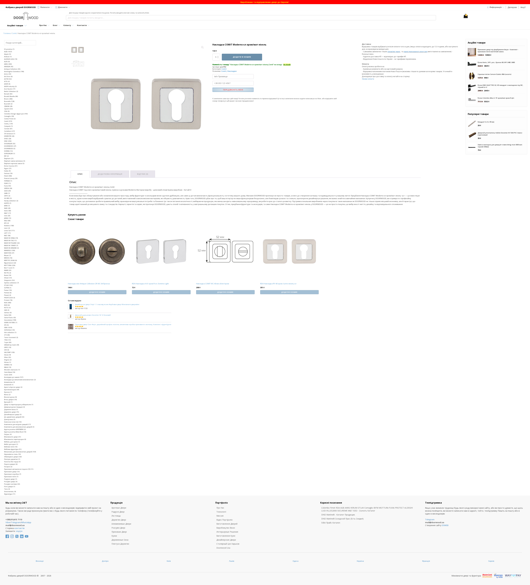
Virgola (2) (7, 360)
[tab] (80, 174)
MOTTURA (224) (9, 265)
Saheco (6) (8, 313)
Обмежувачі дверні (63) (13, 457)
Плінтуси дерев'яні (120, 543)
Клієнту (67, 25)
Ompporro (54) (9, 280)
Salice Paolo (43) (10, 318)
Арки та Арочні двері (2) (13, 387)
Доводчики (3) (9, 419)
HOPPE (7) (7, 203)
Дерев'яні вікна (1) (11, 409)
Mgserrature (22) (10, 263)
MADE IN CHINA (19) (11, 238)
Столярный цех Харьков (227, 543)
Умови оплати (368, 79)
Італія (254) (8, 375)
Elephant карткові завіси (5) (14, 163)
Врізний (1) (8, 402)
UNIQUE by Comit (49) (11, 345)
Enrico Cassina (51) (11, 166)
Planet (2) (7, 295)
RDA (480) (7, 303)
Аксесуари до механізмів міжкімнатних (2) (20, 380)
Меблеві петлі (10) (10, 447)
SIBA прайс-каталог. (331, 522)
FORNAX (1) (8, 181)
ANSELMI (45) (8, 67)
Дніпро (105, 561)
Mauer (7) (7, 255)
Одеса (295, 561)
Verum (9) (7, 355)
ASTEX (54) (8, 79)
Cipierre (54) (8, 109)
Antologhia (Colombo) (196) (14, 71)
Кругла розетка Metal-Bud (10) (15, 432)
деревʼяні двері (393, 51)
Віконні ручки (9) (10, 397)
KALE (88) (7, 221)
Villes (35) (7, 357)
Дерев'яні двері (119, 519)
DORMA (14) (8, 151)
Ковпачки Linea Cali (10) (13, 422)
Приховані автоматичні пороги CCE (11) (18, 469)
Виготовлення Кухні (225, 535)
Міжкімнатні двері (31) (12, 437)
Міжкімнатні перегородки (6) (15, 439)
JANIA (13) (7, 218)
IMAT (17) (7, 213)
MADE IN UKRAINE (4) (11, 248)
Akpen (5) (7, 54)
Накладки (232, 71)
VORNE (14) (8, 365)
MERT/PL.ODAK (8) (10, 260)
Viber (8, 522)
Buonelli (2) (8, 104)
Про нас (220, 507)
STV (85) (7, 335)
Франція (426, 561)
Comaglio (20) (9, 116)
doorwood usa (223, 547)
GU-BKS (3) (8, 198)
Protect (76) (8, 300)
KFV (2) (6, 223)
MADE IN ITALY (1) (10, 240)
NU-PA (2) (7, 273)
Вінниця (39, 561)
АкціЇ (522, 7)
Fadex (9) (7, 171)
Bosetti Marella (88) (11, 96)
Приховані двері (119, 531)
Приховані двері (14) (12, 472)
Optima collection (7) (11, 283)
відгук (19, 531)
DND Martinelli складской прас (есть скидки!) (342, 518)
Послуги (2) (8, 467)
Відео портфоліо (224, 519)
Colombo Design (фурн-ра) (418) (16, 114)
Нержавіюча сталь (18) (12, 454)
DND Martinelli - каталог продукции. (338, 514)
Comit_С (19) (8, 124)
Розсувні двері (118, 527)
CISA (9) (7, 111)
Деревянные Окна (120, 539)
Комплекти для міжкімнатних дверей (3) (19, 427)
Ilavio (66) (7, 211)
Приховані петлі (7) (11, 477)
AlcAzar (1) (8, 57)
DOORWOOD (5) (9, 149)
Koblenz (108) (9, 226)
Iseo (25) (7, 216)
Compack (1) (8, 126)
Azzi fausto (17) (9, 89)
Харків (491, 561)
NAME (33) (7, 270)
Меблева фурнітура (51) (13, 449)
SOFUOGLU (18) (9, 330)
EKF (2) (6, 156)
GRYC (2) (7, 196)
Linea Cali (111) (9, 231)
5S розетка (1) (9, 49)
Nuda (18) (7, 275)
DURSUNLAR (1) (9, 153)
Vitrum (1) (7, 362)
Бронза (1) (8, 392)
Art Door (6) (8, 76)
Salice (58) (7, 315)
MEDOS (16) (8, 258)
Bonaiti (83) (8, 94)
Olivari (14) (8, 278)
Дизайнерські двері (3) (13, 414)
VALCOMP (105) (9, 352)
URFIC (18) (7, 347)
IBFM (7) (7, 206)
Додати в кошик (242, 57)
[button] (202, 47)
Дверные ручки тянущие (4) (14, 407)
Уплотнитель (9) (10, 491)
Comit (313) (8, 121)
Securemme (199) (10, 320)
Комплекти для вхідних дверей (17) (17, 424)
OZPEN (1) (7, 288)
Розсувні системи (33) (12, 484)
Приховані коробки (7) (12, 474)
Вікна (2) (7, 395)
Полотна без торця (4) (12, 462)
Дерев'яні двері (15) (11, 412)
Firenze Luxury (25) (11, 178)
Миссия (219, 515)
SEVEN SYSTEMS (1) (10, 322)
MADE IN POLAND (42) (12, 243)
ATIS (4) (7, 81)
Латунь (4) (8, 434)
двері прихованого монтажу (415, 51)
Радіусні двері (118, 511)
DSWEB (445, 525)
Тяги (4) (7, 489)
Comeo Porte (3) (10, 119)
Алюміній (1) (8, 385)
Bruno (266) (8, 99)
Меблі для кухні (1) (11, 444)
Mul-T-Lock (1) (9, 268)
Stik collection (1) (10, 332)
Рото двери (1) (9, 487)
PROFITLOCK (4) (9, 298)
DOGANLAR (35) (9, 144)
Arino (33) (7, 74)
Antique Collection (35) (12, 69)
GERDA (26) (8, 188)
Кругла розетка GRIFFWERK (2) (15, 429)
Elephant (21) (9, 158)
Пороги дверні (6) (11, 464)
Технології (221, 511)
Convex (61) (8, 129)
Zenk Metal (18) (9, 372)
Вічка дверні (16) (10, 400)
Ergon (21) (7, 168)
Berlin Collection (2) (11, 91)
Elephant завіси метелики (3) (14, 161)
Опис (80, 174)
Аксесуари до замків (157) (13, 377)
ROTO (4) (7, 308)
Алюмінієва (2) (9, 382)
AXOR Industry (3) (10, 86)
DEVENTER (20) (9, 136)
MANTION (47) (9, 253)
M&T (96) (7, 236)
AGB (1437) (8, 52)
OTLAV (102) (8, 285)
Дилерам (512, 7)
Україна (360, 561)
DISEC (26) (7, 139)
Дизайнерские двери (226, 539)
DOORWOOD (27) (10, 146)
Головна (6, 33)
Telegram (16, 522)
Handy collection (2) (11, 201)
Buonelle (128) (9, 101)
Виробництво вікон (225, 527)
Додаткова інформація (110, 174)
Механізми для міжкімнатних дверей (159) (20, 452)
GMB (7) (7, 193)
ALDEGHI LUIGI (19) (10, 59)
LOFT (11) (7, 233)
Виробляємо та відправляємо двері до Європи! (265, 2)
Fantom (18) (8, 173)
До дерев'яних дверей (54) (14, 417)
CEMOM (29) (8, 106)
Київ (169, 561)
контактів (19, 528)
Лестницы (116, 515)
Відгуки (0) (142, 174)
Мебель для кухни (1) (12, 442)
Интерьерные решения (227, 531)
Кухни (114, 535)
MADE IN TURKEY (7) (11, 245)
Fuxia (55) (7, 186)
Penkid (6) (7, 293)
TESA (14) (7, 340)
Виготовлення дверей (226, 523)
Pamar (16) (8, 290)
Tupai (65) (7, 342)
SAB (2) (6, 310)
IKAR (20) (7, 208)
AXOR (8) (7, 84)
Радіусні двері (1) (10, 479)
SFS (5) (6, 325)
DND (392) (7, 141)
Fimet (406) (8, 176)
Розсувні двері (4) (10, 482)
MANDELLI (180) (9, 250)
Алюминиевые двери (121, 523)
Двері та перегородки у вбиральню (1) (18, 405)
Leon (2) (7, 228)
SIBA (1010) (8, 327)
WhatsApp (26, 522)
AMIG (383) (8, 64)
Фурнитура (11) (9, 494)
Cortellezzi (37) (9, 131)
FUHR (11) (7, 183)
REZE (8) (7, 305)
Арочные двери (119, 507)
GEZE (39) (7, 191)
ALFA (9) (7, 62)
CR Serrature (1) (9, 134)
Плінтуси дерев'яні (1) (12, 459)
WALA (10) (7, 367)
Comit (14, 33)
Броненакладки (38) (11, 390)
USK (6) (6, 350)
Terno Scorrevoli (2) (11, 337)
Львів (231, 561)
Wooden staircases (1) (12, 370)
